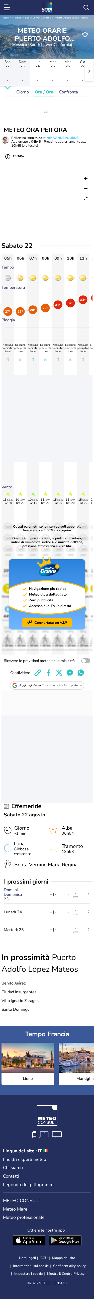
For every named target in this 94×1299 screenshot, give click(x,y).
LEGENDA (18, 156)
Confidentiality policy (69, 1266)
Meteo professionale (24, 1217)
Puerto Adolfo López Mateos (71, 17)
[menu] (8, 7)
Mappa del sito (63, 1258)
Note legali (27, 1258)
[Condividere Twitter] (59, 672)
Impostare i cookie (28, 1274)
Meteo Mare (15, 1209)
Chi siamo (13, 1168)
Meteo (5, 17)
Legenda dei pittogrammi (28, 1185)
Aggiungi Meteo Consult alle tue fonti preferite (50, 685)
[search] (86, 7)
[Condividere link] (37, 672)
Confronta (68, 92)
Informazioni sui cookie (31, 1266)
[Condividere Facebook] (48, 672)
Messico (17, 17)
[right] (89, 71)
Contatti (11, 1176)
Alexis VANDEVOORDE (61, 138)
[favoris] (85, 34)
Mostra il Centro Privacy (65, 1274)
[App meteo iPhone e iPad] (29, 1240)
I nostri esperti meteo (24, 1159)
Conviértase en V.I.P (50, 622)
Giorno (22, 92)
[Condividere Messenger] (70, 672)
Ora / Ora (44, 92)
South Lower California (38, 17)
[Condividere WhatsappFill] (80, 672)
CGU (44, 1258)
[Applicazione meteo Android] (65, 1240)
